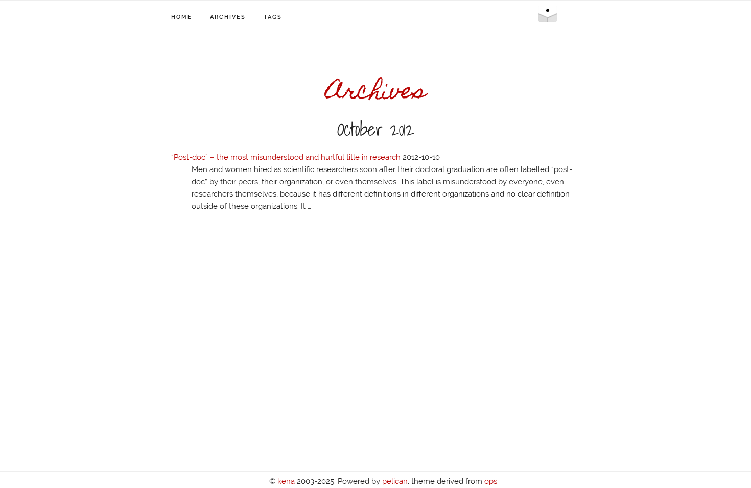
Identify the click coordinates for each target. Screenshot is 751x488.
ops (490, 481)
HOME (181, 17)
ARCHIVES (228, 17)
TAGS (273, 17)
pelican (395, 481)
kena (286, 481)
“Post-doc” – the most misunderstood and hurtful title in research (286, 157)
